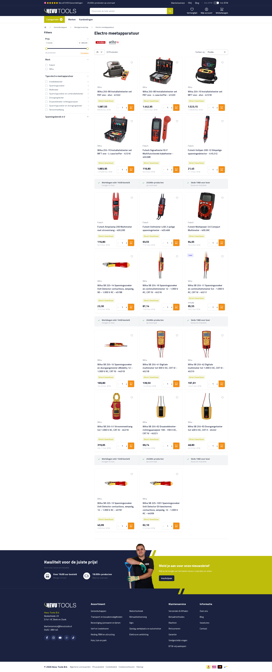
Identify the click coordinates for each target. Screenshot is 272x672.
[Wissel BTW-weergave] (216, 2)
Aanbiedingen (86, 19)
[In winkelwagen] (131, 107)
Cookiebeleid (111, 666)
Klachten (173, 622)
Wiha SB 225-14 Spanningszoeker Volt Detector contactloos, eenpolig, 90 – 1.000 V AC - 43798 (115, 289)
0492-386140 (51, 629)
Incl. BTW (224, 3)
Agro (131, 622)
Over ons (204, 611)
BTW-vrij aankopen (177, 646)
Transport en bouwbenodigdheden (106, 617)
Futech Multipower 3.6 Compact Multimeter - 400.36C (204, 228)
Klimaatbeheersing (138, 617)
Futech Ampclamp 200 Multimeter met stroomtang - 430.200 (114, 228)
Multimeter (53, 89)
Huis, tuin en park (99, 640)
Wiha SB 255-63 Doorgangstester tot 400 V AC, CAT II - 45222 (205, 428)
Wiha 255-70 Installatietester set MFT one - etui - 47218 (205, 93)
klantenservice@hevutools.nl (58, 626)
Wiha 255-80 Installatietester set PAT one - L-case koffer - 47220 (160, 93)
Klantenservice (178, 3)
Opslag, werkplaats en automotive (145, 628)
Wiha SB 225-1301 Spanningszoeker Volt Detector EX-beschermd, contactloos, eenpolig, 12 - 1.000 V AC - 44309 (161, 508)
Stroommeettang (56, 109)
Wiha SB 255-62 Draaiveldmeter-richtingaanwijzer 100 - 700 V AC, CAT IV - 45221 (160, 430)
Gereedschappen (60, 27)
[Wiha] (114, 42)
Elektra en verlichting (138, 634)
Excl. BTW (208, 3)
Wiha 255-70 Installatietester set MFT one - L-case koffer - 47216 (114, 151)
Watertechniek (136, 611)
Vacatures (204, 622)
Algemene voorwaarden (80, 666)
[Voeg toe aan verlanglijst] (132, 62)
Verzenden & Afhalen (178, 611)
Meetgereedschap (81, 27)
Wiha (51, 69)
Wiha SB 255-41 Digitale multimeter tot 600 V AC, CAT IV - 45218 (160, 368)
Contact (203, 628)
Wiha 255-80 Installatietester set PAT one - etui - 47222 (114, 93)
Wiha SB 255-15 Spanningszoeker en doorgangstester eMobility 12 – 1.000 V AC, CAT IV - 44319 (115, 368)
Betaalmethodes (176, 617)
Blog (197, 3)
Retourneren (174, 628)
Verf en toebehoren (100, 628)
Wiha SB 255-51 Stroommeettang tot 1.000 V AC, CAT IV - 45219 (114, 428)
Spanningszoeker (57, 85)
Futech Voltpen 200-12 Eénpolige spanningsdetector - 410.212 (205, 151)
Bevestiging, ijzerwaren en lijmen (106, 622)
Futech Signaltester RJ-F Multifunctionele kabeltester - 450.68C (158, 153)
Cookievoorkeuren (127, 666)
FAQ (190, 3)
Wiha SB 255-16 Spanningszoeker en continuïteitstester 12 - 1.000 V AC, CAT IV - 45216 (160, 289)
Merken (72, 19)
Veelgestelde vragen (178, 640)
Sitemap (139, 666)
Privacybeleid (98, 666)
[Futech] (100, 42)
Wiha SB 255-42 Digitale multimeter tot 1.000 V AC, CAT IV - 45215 (206, 368)
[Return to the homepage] (45, 27)
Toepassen (85, 53)
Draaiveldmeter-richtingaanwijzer (63, 101)
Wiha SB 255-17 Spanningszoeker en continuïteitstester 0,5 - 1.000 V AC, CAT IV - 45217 (206, 289)
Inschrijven (166, 578)
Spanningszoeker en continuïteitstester (66, 93)
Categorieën (52, 19)
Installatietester (56, 81)
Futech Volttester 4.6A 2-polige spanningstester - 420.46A (159, 228)
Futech (52, 65)
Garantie (173, 634)
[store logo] (60, 11)
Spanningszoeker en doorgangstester (65, 105)
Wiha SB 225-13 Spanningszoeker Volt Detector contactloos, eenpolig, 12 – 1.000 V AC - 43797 (115, 506)
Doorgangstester (56, 97)
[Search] (170, 11)
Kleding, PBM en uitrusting (103, 634)
